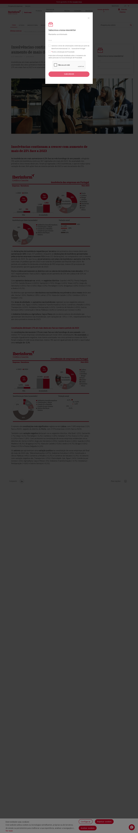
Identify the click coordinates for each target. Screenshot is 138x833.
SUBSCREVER (69, 74)
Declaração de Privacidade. (73, 58)
